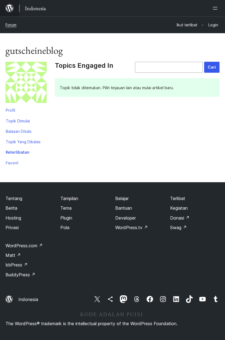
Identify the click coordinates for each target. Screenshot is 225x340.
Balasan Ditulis (19, 131)
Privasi (12, 227)
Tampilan (69, 198)
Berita (11, 208)
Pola (64, 227)
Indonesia (28, 299)
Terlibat (177, 198)
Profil (10, 110)
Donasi (180, 218)
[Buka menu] (216, 8)
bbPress (16, 265)
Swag (178, 227)
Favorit (12, 163)
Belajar (122, 198)
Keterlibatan (17, 152)
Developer (125, 218)
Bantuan (123, 208)
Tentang (13, 198)
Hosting (13, 218)
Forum (10, 25)
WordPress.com (24, 245)
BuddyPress (20, 274)
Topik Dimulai (18, 121)
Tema (66, 208)
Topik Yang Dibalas (23, 141)
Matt (13, 255)
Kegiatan (179, 208)
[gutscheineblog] (26, 83)
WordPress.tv (131, 227)
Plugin (66, 218)
